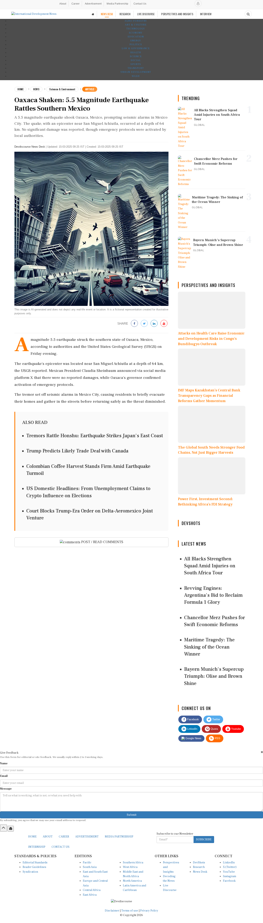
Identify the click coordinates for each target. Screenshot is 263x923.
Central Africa (91, 890)
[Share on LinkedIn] (154, 323)
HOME (32, 837)
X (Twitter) (229, 867)
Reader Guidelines (34, 867)
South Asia (90, 867)
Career (76, 3)
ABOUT (48, 837)
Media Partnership (117, 3)
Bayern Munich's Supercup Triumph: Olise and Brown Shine (214, 676)
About (62, 3)
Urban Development (135, 72)
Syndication (30, 872)
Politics (135, 44)
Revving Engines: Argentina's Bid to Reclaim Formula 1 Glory (213, 595)
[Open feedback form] (11, 829)
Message (6, 789)
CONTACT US (60, 847)
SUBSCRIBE (203, 839)
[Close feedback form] (262, 752)
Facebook (192, 719)
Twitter (215, 719)
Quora (214, 728)
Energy (135, 40)
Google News (193, 738)
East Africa (90, 895)
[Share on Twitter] (144, 323)
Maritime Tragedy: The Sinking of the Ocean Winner (209, 647)
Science (136, 56)
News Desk (200, 872)
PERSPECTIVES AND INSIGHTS (177, 14)
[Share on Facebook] (134, 323)
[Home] (93, 14)
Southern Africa (133, 862)
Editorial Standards (35, 862)
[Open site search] (248, 13)
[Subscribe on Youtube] (163, 323)
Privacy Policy (149, 911)
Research (199, 867)
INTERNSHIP (36, 847)
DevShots (199, 862)
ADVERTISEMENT (87, 837)
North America (132, 881)
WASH (136, 76)
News (36, 89)
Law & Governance (136, 48)
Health (135, 52)
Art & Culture (135, 24)
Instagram (229, 876)
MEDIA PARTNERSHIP (119, 837)
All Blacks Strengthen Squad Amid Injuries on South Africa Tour (209, 566)
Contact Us (140, 3)
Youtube (235, 728)
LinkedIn (191, 728)
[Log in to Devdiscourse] (198, 3)
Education (136, 36)
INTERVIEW (206, 14)
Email (4, 776)
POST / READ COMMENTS (101, 542)
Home (20, 89)
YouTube (229, 872)
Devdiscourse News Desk (29, 146)
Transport (136, 68)
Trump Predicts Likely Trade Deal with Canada (77, 451)
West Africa (130, 867)
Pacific (87, 862)
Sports (135, 64)
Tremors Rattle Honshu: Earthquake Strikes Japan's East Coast (94, 436)
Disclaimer (112, 911)
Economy (135, 32)
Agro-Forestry (136, 20)
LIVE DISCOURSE (146, 14)
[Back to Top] (3, 828)
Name (4, 763)
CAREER (64, 837)
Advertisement (93, 3)
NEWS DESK (107, 14)
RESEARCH (125, 14)
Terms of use (130, 911)
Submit (131, 815)
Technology (135, 28)
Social (136, 60)
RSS (217, 738)
